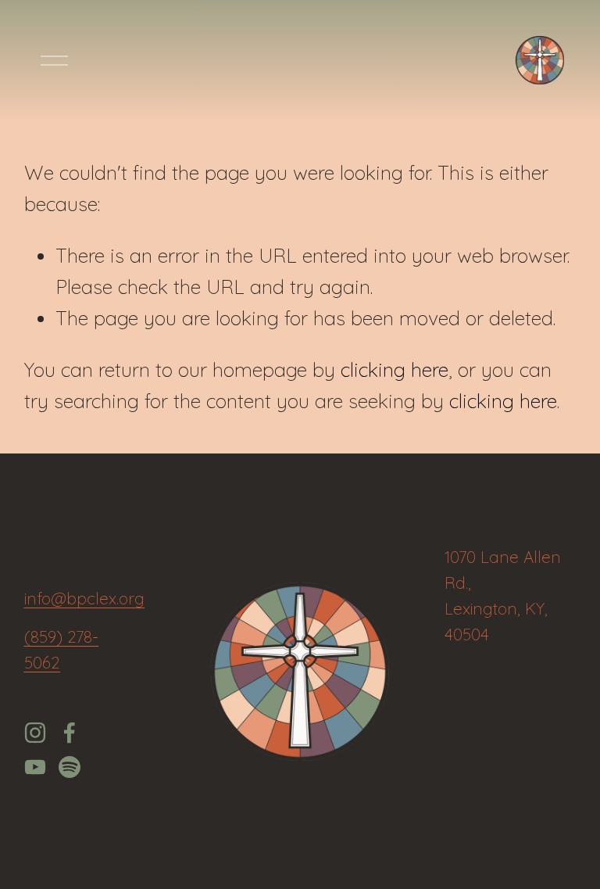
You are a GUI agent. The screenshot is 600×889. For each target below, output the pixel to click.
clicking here (394, 369)
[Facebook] (69, 733)
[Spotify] (69, 767)
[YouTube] (35, 767)
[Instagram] (35, 733)
